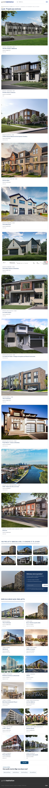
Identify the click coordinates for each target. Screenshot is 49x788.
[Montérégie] (24, 550)
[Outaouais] (40, 560)
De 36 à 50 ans (16, 772)
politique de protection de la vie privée (37, 589)
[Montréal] (8, 550)
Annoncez (7, 785)
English (46, 785)
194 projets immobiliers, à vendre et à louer (20, 541)
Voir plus (24, 762)
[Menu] (47, 2)
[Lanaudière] (24, 560)
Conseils (15, 785)
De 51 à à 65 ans (24, 772)
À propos (11, 785)
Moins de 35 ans (7, 772)
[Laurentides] (40, 550)
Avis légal (19, 785)
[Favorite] (45, 12)
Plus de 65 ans (33, 772)
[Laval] (8, 560)
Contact (2, 785)
